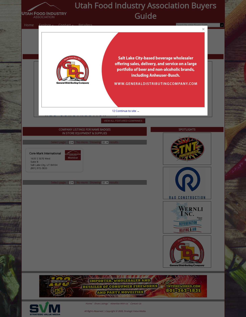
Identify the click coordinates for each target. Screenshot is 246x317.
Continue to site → (125, 111)
